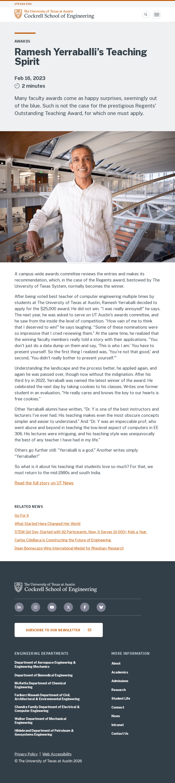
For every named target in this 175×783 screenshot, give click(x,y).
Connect (117, 707)
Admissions (119, 681)
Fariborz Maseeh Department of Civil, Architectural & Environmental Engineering (47, 697)
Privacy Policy (26, 754)
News (115, 716)
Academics (119, 672)
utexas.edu (23, 4)
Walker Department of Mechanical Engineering (40, 721)
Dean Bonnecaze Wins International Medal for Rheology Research (69, 548)
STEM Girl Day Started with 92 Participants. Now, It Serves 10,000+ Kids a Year (81, 532)
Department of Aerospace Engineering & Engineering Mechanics (45, 664)
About (116, 663)
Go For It (22, 515)
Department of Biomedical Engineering (44, 675)
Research (118, 690)
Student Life (120, 698)
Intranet (117, 725)
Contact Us (119, 733)
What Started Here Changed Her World (47, 524)
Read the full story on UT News (44, 483)
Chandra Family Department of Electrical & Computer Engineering (47, 709)
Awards (22, 41)
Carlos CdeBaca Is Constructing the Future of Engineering (63, 540)
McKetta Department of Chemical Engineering (40, 685)
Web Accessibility (57, 754)
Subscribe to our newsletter (53, 630)
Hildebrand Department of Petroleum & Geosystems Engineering (44, 733)
